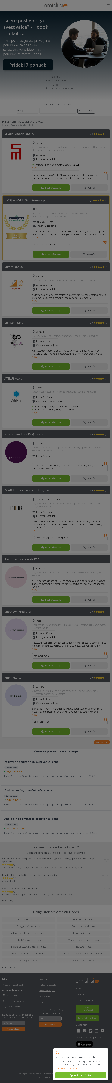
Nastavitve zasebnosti (66, 1068)
